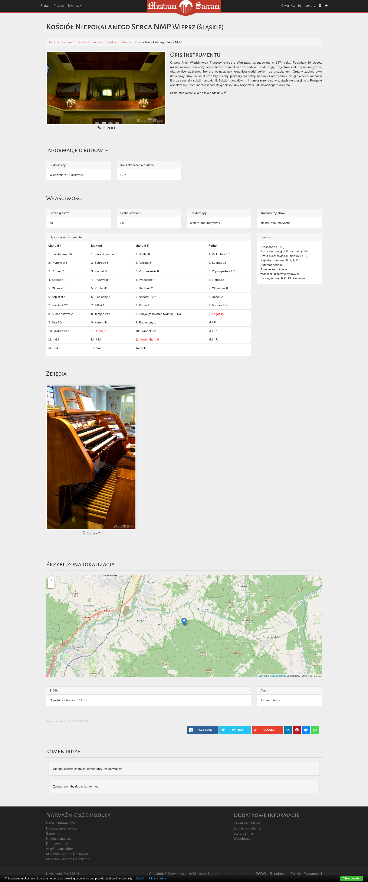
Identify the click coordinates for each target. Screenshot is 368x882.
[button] (320, 6)
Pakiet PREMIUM (246, 823)
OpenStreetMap (278, 675)
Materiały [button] (75, 5)
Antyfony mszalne (59, 849)
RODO (261, 874)
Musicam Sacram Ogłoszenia (68, 859)
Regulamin (278, 874)
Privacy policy (157, 878)
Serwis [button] (45, 5)
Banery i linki (243, 833)
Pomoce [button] (59, 5)
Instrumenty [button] (306, 5)
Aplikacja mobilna (246, 828)
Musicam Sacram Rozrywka (67, 854)
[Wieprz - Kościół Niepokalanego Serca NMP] (184, 621)
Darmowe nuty (57, 844)
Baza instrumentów (60, 823)
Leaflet (262, 675)
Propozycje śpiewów (61, 828)
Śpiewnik (53, 833)
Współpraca (242, 838)
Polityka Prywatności (306, 874)
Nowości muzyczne (60, 838)
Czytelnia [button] (288, 5)
